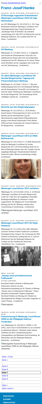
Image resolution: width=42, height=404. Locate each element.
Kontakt (7, 399)
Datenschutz (9, 402)
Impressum (8, 396)
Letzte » (10, 388)
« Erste (10, 357)
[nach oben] (38, 400)
